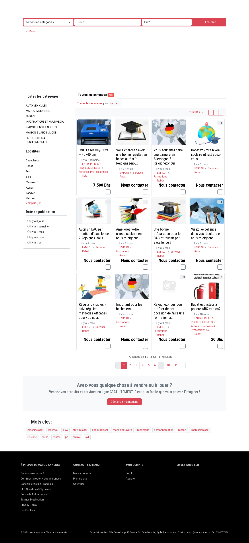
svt (87, 437)
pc (66, 437)
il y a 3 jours (37, 221)
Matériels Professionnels (93, 171)
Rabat (29, 166)
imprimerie (143, 430)
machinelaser (35, 430)
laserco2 (53, 430)
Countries (79, 484)
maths (57, 437)
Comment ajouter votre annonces (41, 478)
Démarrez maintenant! (124, 401)
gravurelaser (80, 430)
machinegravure (122, 430)
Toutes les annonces (95, 94)
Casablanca (33, 160)
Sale (28, 176)
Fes (28, 171)
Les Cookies (28, 510)
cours (45, 437)
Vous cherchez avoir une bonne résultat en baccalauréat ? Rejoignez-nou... (131, 156)
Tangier (30, 193)
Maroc (32, 31)
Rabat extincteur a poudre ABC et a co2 (206, 306)
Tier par (195, 112)
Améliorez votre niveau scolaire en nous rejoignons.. (129, 233)
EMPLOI (124, 172)
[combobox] (167, 22)
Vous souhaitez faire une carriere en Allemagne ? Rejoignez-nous (168, 156)
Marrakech (32, 182)
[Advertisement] (124, 63)
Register (131, 478)
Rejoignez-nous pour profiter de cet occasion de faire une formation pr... (169, 311)
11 (176, 365)
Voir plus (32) (34, 203)
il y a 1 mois (37, 231)
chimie (77, 437)
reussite (32, 437)
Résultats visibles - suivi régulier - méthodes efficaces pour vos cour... (93, 311)
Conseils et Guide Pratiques (37, 484)
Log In (129, 473)
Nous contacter (82, 473)
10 (168, 365)
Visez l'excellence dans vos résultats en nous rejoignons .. (206, 233)
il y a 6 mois (37, 237)
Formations (160, 176)
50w (65, 430)
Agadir (30, 187)
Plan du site (80, 478)
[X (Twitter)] (184, 475)
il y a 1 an (36, 242)
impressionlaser (200, 430)
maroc (114, 103)
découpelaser (100, 430)
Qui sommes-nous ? (32, 473)
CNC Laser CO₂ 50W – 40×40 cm (93, 152)
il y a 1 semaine (39, 226)
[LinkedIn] (189, 475)
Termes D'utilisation (32, 499)
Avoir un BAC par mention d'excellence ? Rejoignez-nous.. (94, 233)
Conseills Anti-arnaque (34, 494)
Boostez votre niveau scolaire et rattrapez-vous (206, 154)
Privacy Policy (29, 505)
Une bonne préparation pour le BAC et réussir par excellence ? (167, 236)
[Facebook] (178, 475)
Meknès (30, 198)
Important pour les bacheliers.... (129, 306)
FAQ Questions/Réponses (36, 489)
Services (138, 172)
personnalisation (164, 430)
